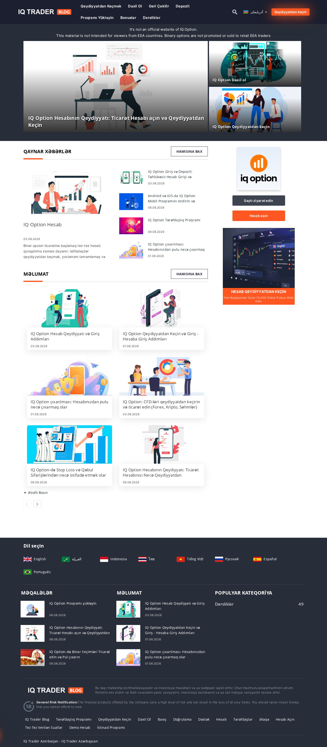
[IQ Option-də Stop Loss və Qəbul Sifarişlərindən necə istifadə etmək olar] (69, 444)
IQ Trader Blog (37, 719)
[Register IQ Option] (259, 257)
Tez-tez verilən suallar (43, 727)
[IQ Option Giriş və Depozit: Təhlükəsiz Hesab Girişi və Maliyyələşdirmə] (131, 177)
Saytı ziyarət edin (258, 200)
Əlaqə (264, 719)
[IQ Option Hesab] (67, 193)
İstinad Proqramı (111, 727)
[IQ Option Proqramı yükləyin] (33, 609)
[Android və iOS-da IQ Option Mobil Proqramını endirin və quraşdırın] (131, 201)
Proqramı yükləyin (97, 17)
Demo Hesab (79, 727)
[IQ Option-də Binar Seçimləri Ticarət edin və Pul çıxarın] (33, 657)
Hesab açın (258, 216)
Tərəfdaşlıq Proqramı (73, 719)
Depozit (183, 6)
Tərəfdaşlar (243, 719)
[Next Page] (37, 504)
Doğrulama (182, 719)
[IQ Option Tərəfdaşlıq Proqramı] (131, 225)
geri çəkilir (159, 6)
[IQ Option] (258, 189)
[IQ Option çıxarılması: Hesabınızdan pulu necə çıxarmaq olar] (131, 250)
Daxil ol (135, 6)
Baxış (162, 719)
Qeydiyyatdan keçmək (101, 6)
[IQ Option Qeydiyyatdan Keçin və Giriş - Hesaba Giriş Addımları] (161, 308)
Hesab (221, 719)
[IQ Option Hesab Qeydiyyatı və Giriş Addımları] (69, 308)
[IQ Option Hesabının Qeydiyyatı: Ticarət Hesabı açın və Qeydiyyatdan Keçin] (33, 633)
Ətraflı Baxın (37, 492)
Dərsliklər (151, 17)
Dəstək (203, 719)
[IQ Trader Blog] (56, 690)
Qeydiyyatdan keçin (290, 12)
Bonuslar (128, 17)
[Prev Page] (27, 504)
